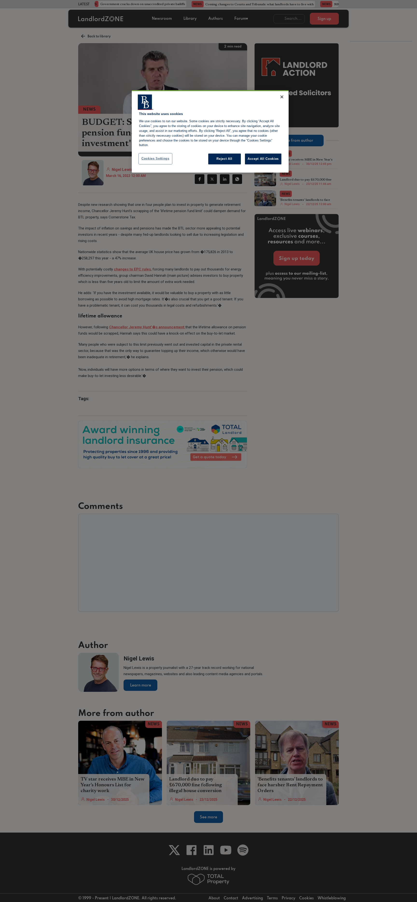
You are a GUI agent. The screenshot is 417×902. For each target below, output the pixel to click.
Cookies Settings (155, 158)
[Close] (282, 97)
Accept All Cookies (263, 159)
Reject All (224, 159)
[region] (210, 131)
